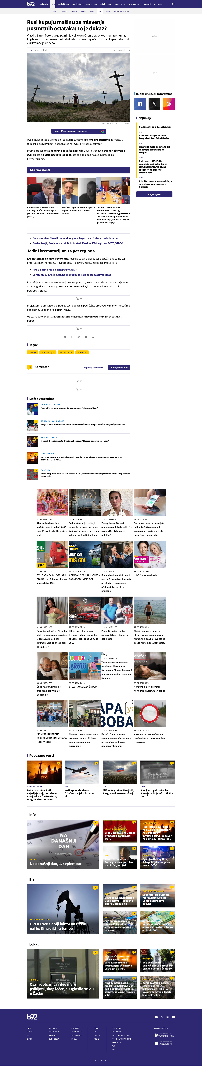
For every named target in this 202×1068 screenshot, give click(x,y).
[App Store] (164, 1043)
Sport (30, 1032)
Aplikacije (116, 1042)
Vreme (96, 1039)
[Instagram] (169, 104)
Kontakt (116, 1049)
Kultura (52, 1035)
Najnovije (44, 4)
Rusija (33, 352)
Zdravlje (53, 1028)
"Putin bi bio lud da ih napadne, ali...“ (55, 269)
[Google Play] (164, 1035)
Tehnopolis (76, 1032)
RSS (113, 1046)
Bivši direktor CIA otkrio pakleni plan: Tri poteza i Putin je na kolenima (75, 238)
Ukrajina (82, 352)
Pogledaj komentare (93, 367)
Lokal (74, 1039)
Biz (28, 1035)
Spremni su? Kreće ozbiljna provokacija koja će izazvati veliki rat (72, 274)
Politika (45, 470)
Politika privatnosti (121, 1039)
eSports (75, 1028)
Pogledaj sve (154, 194)
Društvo (147, 959)
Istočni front (66, 352)
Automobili (76, 1035)
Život (29, 1039)
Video (96, 1028)
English (97, 1035)
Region (146, 855)
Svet (29, 50)
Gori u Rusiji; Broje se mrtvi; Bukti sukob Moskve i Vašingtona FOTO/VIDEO (78, 243)
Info (29, 1028)
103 (36, 405)
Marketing (117, 1028)
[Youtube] (173, 1017)
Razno (33, 859)
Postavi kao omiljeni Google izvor (70, 131)
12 (29, 366)
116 (36, 421)
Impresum (116, 1032)
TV (95, 1032)
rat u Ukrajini (48, 352)
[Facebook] (140, 104)
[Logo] (31, 4)
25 (36, 454)
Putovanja (54, 1032)
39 (36, 438)
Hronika (34, 980)
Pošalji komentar (119, 367)
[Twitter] (154, 104)
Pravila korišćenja (121, 1035)
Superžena (54, 1039)
